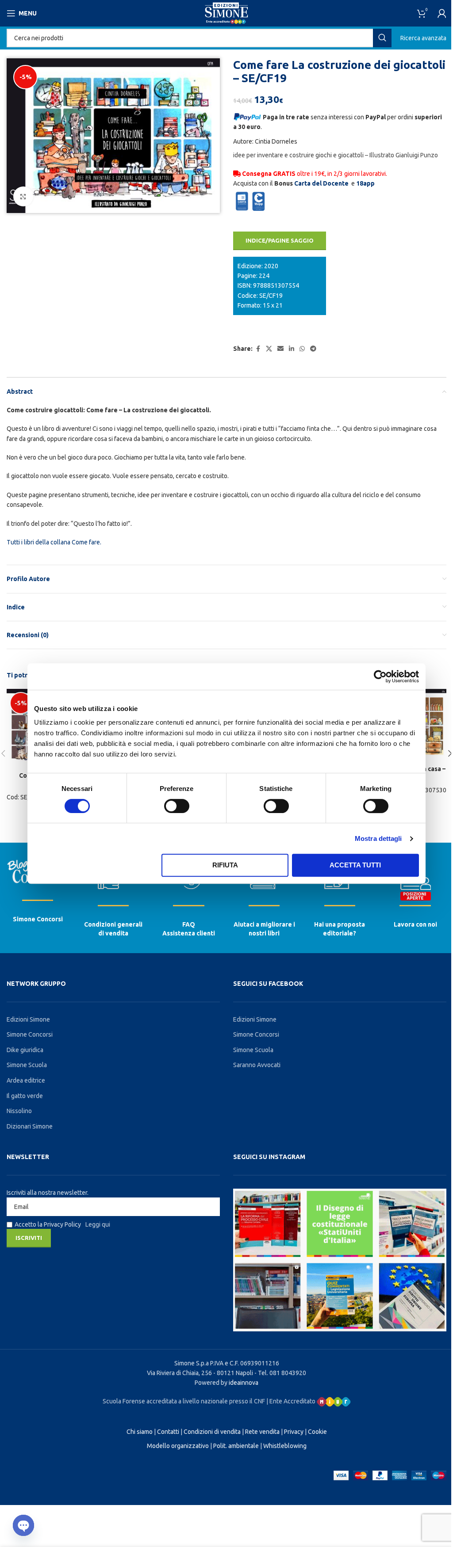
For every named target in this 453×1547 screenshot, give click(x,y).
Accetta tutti (355, 865)
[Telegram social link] (313, 349)
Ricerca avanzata (423, 38)
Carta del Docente (321, 183)
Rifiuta (225, 865)
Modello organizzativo (178, 1445)
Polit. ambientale (236, 1445)
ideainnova (243, 1382)
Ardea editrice (26, 1080)
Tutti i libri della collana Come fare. (54, 542)
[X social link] (269, 349)
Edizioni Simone (28, 1019)
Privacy (293, 1431)
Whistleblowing (285, 1445)
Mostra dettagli (378, 838)
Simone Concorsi (38, 919)
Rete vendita (262, 1431)
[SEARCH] (382, 38)
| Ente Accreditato (291, 1401)
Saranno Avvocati (256, 1064)
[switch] (176, 806)
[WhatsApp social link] (302, 349)
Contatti (168, 1431)
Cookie (317, 1431)
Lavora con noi (415, 924)
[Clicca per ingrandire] (23, 196)
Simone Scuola (27, 1064)
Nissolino (19, 1110)
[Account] (442, 13)
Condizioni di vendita (212, 1431)
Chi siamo (140, 1431)
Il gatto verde (25, 1095)
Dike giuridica (25, 1049)
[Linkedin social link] (291, 349)
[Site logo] (226, 12)
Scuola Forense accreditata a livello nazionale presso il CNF (184, 1401)
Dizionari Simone (30, 1126)
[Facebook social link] (258, 349)
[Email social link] (280, 349)
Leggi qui (97, 1224)
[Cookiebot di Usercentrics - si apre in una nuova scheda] (380, 676)
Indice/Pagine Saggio (280, 240)
